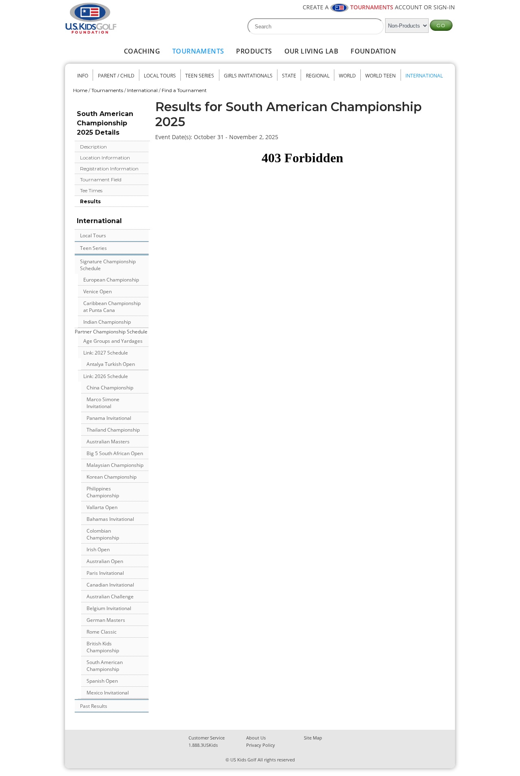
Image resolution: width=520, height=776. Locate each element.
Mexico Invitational (108, 692)
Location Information (105, 158)
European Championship (111, 279)
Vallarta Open (102, 507)
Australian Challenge (110, 596)
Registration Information (109, 169)
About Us (256, 738)
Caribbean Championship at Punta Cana (112, 307)
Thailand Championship (113, 429)
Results (90, 201)
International (424, 75)
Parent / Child (116, 75)
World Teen (380, 75)
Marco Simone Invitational (103, 403)
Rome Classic (102, 631)
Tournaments (198, 51)
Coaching (142, 51)
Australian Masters (108, 441)
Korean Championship (111, 476)
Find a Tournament (184, 90)
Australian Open (105, 561)
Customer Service (206, 738)
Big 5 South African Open (115, 453)
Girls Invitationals (248, 75)
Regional (317, 75)
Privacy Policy (260, 745)
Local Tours (160, 75)
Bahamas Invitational (110, 519)
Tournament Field (100, 179)
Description (93, 147)
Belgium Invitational (109, 608)
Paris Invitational (105, 573)
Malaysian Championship (115, 465)
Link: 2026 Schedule (105, 376)
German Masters (106, 620)
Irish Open (98, 549)
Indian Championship (107, 321)
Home (80, 90)
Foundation (373, 51)
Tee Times (91, 190)
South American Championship (105, 666)
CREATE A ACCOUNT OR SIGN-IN (379, 7)
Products (254, 51)
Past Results (93, 706)
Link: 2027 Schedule (105, 352)
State (289, 75)
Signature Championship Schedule (108, 265)
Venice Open (97, 291)
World (347, 75)
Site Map (313, 738)
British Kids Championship (103, 647)
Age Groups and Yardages (113, 340)
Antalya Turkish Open (111, 364)
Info (82, 75)
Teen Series (199, 75)
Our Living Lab (311, 51)
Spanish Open (102, 680)
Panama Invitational (109, 418)
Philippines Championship (103, 492)
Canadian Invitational (110, 584)
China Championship (110, 387)
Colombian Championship (103, 534)
